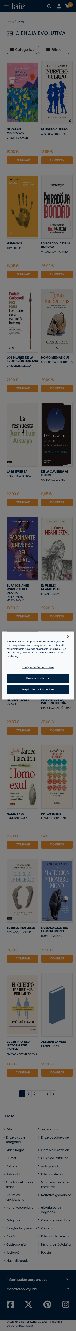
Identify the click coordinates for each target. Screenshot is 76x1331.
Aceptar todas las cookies (38, 690)
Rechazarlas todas (38, 678)
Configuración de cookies (38, 668)
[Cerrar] (68, 636)
